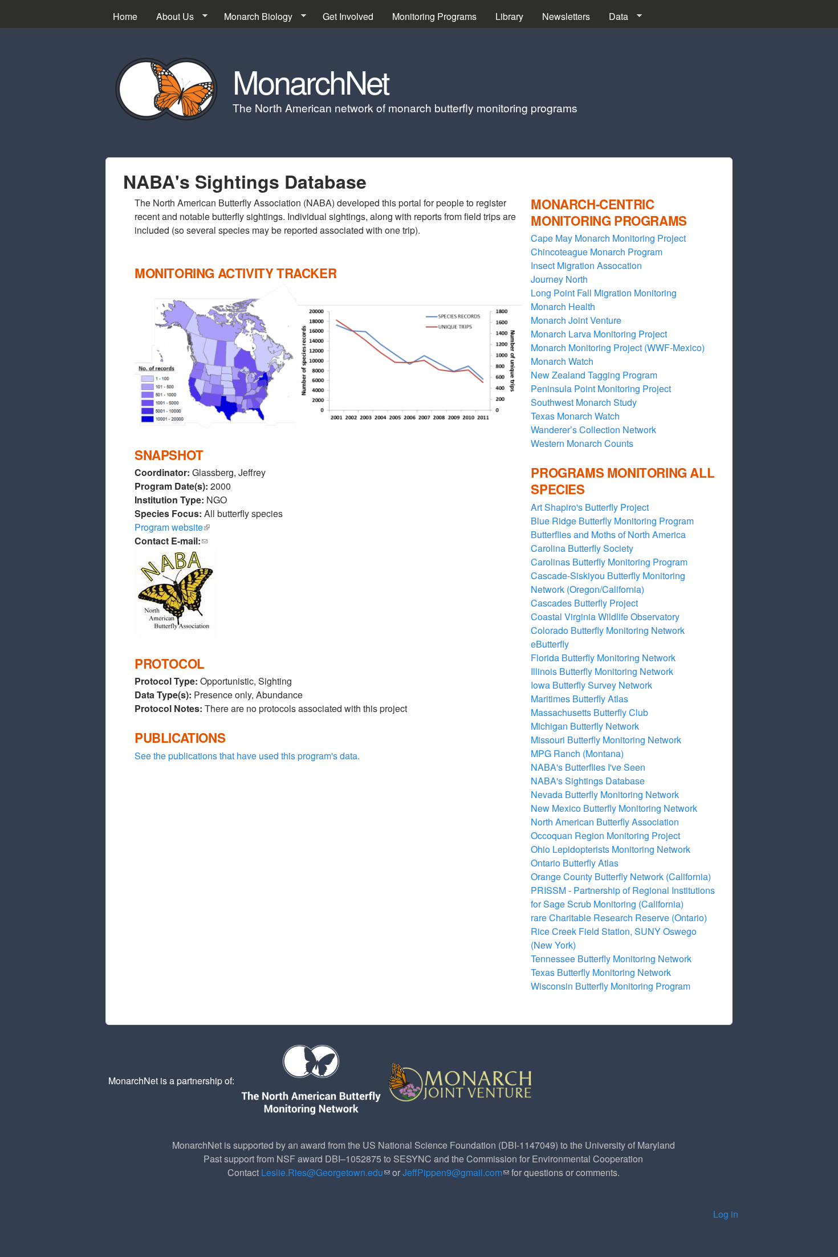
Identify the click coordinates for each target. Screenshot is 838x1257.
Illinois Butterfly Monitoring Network (602, 671)
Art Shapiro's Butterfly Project (590, 507)
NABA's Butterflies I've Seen (588, 767)
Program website (172, 527)
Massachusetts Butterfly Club (589, 712)
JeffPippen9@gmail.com (455, 1172)
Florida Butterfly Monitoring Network (603, 657)
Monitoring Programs (434, 16)
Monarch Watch (562, 361)
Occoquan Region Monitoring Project (605, 835)
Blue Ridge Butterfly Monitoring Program (612, 520)
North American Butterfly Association (605, 821)
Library (509, 16)
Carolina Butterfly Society (582, 548)
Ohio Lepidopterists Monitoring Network (610, 849)
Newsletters (566, 16)
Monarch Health (563, 306)
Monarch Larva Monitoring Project (599, 333)
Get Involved (348, 16)
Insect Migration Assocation (586, 265)
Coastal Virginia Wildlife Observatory (605, 616)
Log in (725, 1214)
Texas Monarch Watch (575, 415)
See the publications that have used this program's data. (247, 755)
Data (614, 16)
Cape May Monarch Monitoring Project (608, 238)
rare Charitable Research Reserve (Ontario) (619, 917)
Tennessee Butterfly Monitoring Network (611, 958)
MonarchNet (311, 81)
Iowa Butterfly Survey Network (591, 684)
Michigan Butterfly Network (585, 726)
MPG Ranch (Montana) (577, 753)
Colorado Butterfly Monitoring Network (608, 630)
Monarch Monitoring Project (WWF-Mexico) (618, 347)
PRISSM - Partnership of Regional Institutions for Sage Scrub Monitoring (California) (623, 897)
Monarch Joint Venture (576, 320)
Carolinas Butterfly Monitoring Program (609, 561)
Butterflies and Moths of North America (608, 534)
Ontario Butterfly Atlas (575, 862)
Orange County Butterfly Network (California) (621, 876)
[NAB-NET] (310, 1080)
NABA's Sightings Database (588, 780)
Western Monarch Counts (582, 443)
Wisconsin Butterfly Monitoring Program (610, 985)
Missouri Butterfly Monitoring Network (606, 739)
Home (125, 16)
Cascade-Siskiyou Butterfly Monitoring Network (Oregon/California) (608, 582)
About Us (170, 16)
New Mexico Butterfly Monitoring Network (614, 808)
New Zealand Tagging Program (594, 374)
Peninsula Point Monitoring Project (601, 388)
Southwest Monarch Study (584, 402)
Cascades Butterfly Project (584, 602)
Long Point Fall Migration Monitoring (604, 292)
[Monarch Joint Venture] (461, 1080)
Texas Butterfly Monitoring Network (601, 972)
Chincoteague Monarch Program (596, 251)
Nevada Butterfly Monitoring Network (605, 794)
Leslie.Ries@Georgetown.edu (325, 1172)
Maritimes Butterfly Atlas (579, 698)
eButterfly (550, 643)
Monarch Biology (253, 16)
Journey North (559, 279)
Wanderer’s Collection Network (593, 429)
